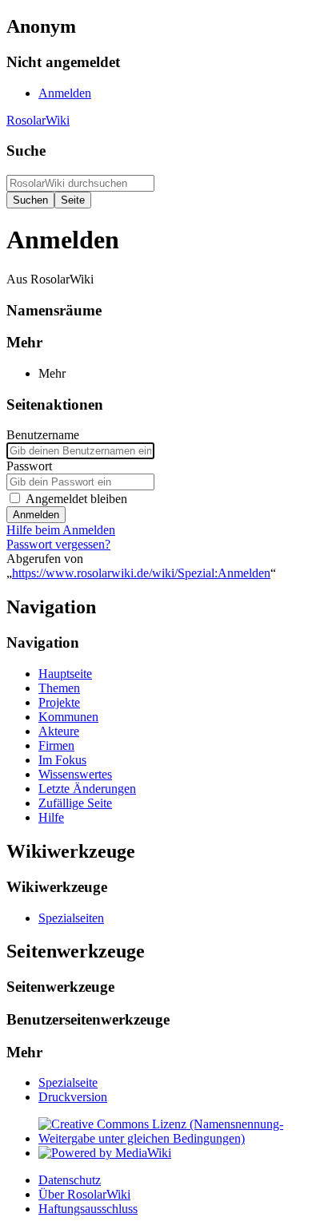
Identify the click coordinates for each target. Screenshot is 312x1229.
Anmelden (36, 515)
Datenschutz (69, 1180)
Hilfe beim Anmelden (60, 530)
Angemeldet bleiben (76, 498)
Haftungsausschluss (88, 1208)
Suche (26, 150)
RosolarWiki (38, 120)
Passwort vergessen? (58, 544)
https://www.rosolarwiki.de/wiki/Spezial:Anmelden (141, 573)
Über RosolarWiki (84, 1194)
